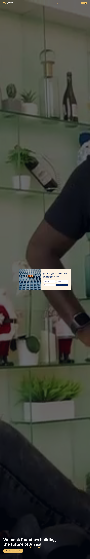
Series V (47, 276)
